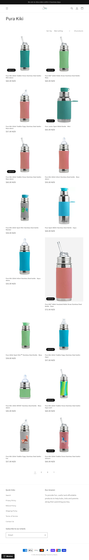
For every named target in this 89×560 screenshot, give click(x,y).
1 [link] (35, 472)
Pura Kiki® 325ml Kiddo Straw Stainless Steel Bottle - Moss (63, 77)
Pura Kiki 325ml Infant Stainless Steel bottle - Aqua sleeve (23, 279)
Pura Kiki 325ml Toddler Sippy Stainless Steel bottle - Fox (24, 457)
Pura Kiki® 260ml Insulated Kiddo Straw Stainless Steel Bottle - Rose (63, 305)
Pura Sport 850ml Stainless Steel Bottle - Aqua (60, 228)
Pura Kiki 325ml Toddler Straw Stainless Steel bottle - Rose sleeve (24, 178)
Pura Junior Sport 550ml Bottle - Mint (57, 126)
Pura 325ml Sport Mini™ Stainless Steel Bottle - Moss (24, 355)
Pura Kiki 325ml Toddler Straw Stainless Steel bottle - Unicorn (63, 457)
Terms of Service (12, 516)
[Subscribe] (44, 535)
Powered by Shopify (51, 554)
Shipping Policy (11, 511)
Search (8, 495)
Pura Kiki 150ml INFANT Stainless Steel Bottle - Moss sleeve (23, 407)
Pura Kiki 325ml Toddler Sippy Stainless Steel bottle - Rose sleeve (24, 127)
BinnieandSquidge (41, 554)
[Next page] (53, 472)
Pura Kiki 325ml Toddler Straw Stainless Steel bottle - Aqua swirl (63, 407)
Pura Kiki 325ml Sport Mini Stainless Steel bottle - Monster (22, 229)
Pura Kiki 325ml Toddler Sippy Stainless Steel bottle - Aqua (63, 356)
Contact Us (10, 521)
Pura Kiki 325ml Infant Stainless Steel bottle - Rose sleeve (62, 178)
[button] (7, 8)
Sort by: (49, 31)
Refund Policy (11, 506)
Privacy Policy (11, 500)
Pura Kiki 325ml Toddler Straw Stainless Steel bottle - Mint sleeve (24, 77)
